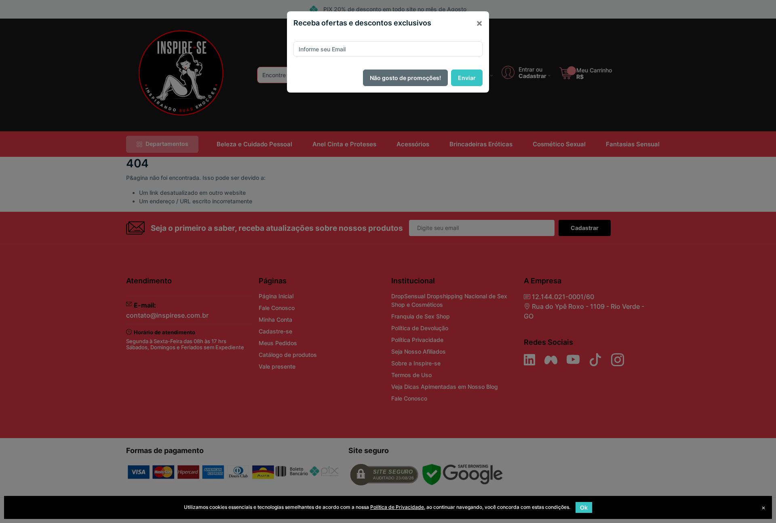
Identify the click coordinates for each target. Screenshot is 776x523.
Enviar (467, 77)
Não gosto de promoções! (405, 77)
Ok (584, 507)
